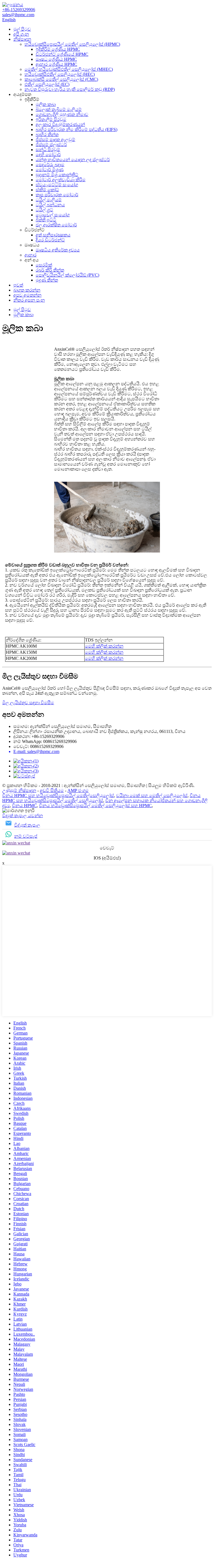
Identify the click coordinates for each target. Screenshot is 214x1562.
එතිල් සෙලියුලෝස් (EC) (47, 84)
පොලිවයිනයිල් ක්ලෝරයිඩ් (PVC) (67, 275)
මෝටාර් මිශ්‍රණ (50, 169)
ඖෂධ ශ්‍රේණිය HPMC (56, 59)
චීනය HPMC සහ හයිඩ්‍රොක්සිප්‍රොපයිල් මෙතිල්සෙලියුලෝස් (58, 795)
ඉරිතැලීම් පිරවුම (51, 119)
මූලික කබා (46, 104)
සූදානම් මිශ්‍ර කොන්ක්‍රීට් (57, 174)
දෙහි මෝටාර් (48, 154)
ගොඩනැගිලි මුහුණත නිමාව (62, 114)
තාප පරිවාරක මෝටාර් (57, 194)
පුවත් (18, 285)
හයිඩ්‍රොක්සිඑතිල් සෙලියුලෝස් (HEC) (60, 74)
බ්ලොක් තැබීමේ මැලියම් (59, 109)
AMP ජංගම (78, 790)
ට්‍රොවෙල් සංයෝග (53, 214)
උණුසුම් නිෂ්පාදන (19, 790)
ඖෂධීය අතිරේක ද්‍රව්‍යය (58, 250)
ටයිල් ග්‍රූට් (44, 209)
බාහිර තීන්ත (47, 134)
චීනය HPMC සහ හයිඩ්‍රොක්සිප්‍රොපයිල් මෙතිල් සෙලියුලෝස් (101, 798)
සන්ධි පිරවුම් (48, 149)
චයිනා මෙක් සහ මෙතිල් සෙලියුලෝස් (152, 795)
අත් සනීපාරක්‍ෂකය (53, 235)
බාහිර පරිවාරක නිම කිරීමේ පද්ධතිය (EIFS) (76, 129)
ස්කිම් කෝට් (47, 189)
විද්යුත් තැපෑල (27, 825)
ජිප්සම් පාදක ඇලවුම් (55, 139)
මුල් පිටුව (22, 29)
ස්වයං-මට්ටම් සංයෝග (57, 184)
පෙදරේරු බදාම (50, 164)
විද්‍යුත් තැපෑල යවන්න (22, 815)
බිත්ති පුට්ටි (46, 219)
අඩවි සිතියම (52, 790)
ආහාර (31, 255)
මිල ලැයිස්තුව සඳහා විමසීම (28, 702)
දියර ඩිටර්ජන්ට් (50, 240)
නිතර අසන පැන (29, 300)
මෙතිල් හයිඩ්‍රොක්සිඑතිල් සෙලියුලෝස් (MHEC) (69, 69)
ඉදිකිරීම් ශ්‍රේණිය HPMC (58, 49)
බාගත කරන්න (26, 290)
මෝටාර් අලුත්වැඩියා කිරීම (61, 179)
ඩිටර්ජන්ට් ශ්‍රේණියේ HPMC (62, 54)
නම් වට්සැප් (25, 836)
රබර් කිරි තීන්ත (50, 270)
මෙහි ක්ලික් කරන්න (104, 646)
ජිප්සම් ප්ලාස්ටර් (51, 144)
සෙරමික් (44, 265)
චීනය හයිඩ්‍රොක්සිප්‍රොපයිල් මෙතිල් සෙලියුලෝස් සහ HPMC (95, 805)
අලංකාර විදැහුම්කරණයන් (60, 124)
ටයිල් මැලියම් (49, 199)
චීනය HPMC (24, 805)
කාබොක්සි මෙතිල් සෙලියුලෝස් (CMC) (61, 79)
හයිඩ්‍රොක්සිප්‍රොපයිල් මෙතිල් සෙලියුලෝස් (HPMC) (72, 44)
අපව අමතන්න (27, 295)
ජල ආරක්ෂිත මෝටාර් (56, 224)
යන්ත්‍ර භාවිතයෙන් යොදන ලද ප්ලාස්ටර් (73, 159)
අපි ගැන (21, 34)
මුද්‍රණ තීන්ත (47, 280)
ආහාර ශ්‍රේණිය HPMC (56, 64)
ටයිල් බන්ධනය (50, 204)
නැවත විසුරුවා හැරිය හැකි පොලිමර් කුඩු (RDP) (70, 89)
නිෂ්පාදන (22, 39)
